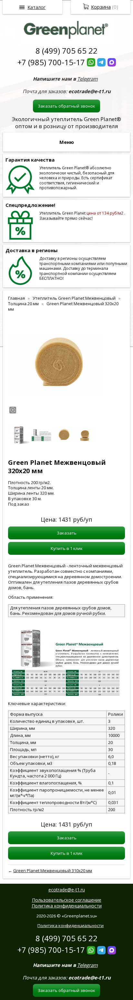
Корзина (101, 7)
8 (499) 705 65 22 (66, 50)
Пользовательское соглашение (66, 900)
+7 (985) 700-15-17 (51, 62)
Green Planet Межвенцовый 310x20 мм (52, 870)
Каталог (36, 7)
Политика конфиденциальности (67, 906)
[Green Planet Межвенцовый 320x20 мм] (55, 365)
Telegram (87, 78)
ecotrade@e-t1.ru (66, 890)
